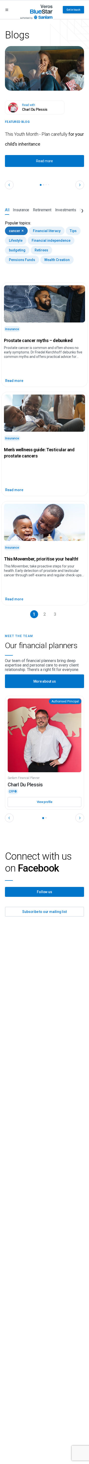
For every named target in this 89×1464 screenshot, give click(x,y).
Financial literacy (47, 231)
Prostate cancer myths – (38, 340)
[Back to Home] (36, 9)
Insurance (21, 210)
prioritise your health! (41, 558)
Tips (73, 231)
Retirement (42, 210)
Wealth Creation (57, 260)
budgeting (17, 250)
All (7, 210)
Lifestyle (15, 240)
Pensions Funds (22, 260)
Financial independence (51, 240)
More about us (44, 681)
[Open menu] (7, 10)
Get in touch (73, 9)
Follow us (44, 892)
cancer (16, 230)
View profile (44, 802)
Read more (44, 161)
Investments (65, 210)
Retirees (41, 250)
